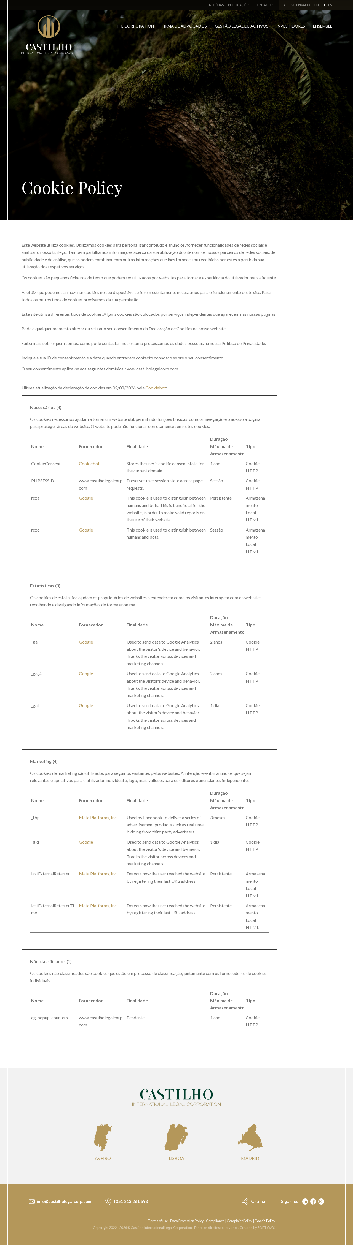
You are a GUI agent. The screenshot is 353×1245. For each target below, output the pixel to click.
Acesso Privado (296, 5)
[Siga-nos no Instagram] (320, 1201)
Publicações (239, 5)
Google (86, 497)
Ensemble (322, 26)
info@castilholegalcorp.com (63, 1201)
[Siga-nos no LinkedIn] (304, 1201)
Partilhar (258, 1201)
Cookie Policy (265, 1221)
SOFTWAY (266, 1227)
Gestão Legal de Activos (241, 26)
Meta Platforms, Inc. (98, 817)
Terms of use (158, 1221)
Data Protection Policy (187, 1221)
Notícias (216, 5)
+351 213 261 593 (130, 1201)
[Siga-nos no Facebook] (312, 1201)
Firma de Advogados (184, 26)
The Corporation (135, 26)
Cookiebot (155, 387)
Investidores (290, 26)
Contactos (264, 5)
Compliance (215, 1221)
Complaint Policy (239, 1221)
